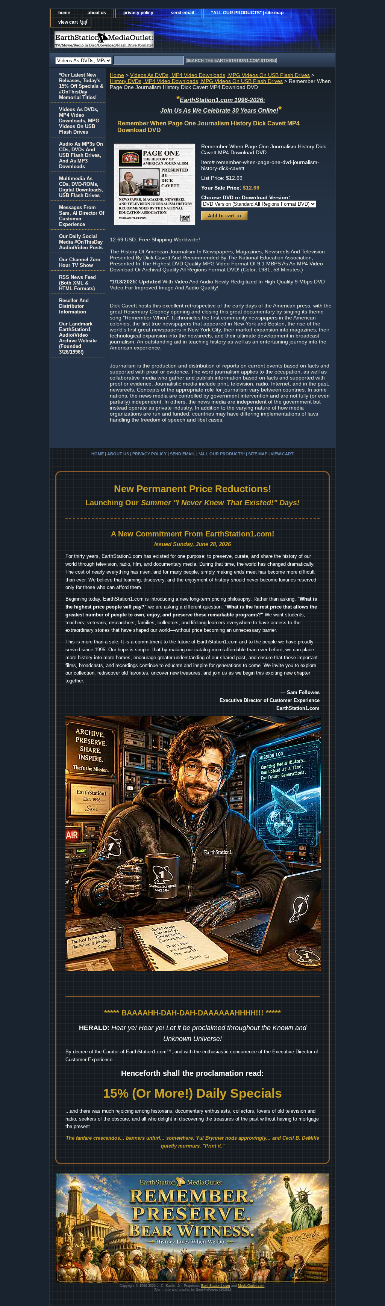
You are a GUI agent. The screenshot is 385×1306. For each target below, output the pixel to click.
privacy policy (138, 12)
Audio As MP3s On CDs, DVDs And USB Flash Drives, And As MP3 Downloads (81, 155)
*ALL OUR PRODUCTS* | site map (247, 12)
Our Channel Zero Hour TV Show (79, 262)
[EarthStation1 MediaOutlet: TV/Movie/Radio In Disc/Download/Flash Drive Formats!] (144, 41)
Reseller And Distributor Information (74, 306)
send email (182, 12)
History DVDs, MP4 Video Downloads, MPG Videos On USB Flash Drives (196, 81)
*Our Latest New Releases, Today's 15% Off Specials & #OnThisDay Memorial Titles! (81, 86)
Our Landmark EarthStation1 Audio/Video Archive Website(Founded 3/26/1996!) (78, 338)
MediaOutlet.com (251, 1286)
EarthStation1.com (215, 1286)
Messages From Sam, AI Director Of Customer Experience (81, 216)
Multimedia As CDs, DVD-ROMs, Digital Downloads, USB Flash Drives (81, 187)
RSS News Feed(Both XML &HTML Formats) (77, 282)
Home (117, 75)
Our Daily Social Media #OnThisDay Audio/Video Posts (81, 241)
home (64, 12)
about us (97, 12)
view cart (68, 22)
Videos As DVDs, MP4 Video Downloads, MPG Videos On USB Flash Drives (220, 75)
